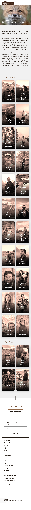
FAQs (5, 448)
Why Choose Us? (8, 463)
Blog (5, 460)
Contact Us (7, 440)
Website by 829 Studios (9, 504)
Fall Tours (6, 470)
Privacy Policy (7, 492)
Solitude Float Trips (9, 478)
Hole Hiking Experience (10, 475)
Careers (6, 445)
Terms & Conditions (8, 489)
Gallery (5, 450)
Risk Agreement (8, 468)
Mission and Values (9, 453)
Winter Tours (7, 473)
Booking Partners (8, 465)
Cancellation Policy (8, 494)
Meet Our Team (8, 443)
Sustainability (7, 455)
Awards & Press (8, 458)
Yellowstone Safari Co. (9, 480)
